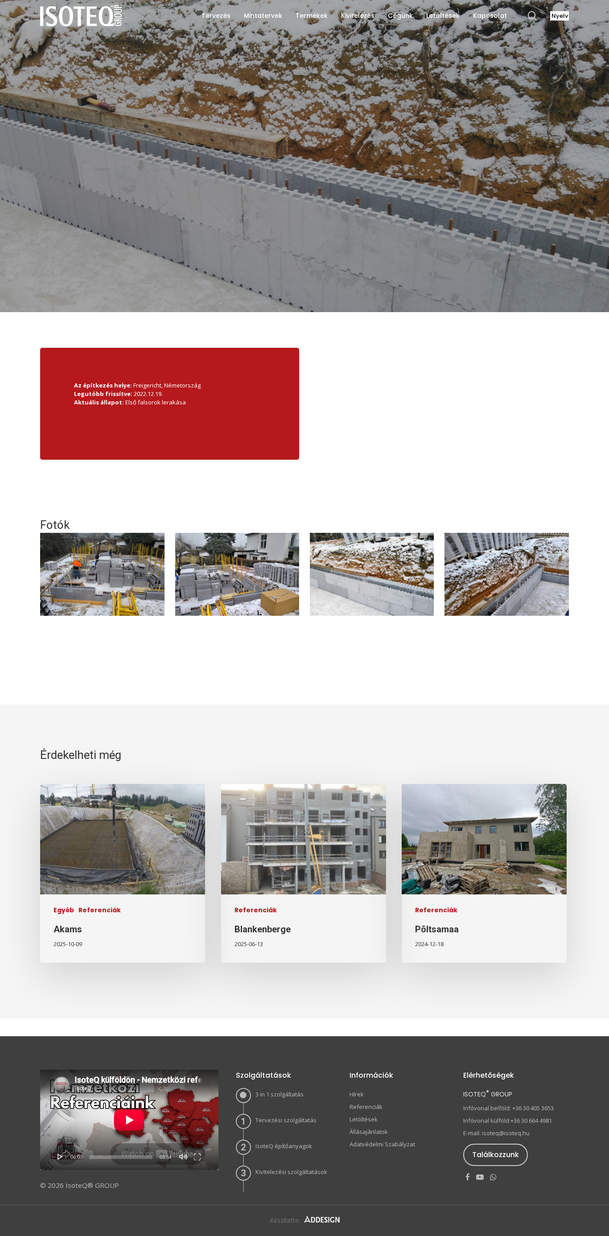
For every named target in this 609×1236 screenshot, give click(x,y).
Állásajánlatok (369, 1132)
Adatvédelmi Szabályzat (382, 1144)
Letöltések (364, 1119)
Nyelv (559, 16)
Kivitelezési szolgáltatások (291, 1172)
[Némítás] (183, 1156)
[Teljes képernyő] (197, 1156)
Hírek (357, 1094)
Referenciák (304, 248)
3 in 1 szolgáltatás (279, 1094)
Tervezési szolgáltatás (286, 1120)
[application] (129, 1120)
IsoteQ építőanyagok (283, 1146)
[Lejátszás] (60, 1156)
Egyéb (63, 910)
